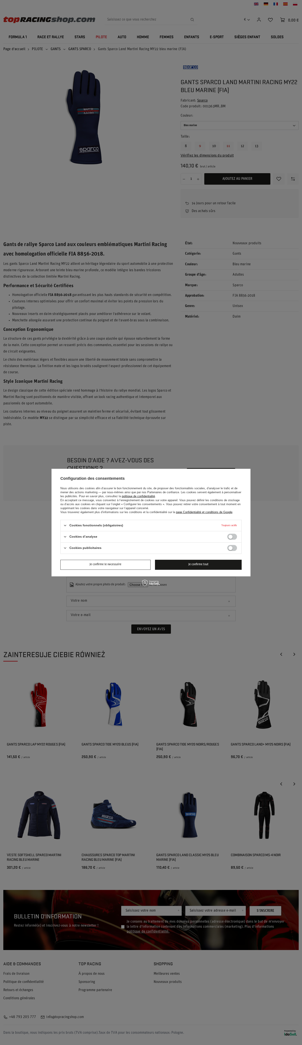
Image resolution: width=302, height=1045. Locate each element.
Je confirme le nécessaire (105, 564)
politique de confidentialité (138, 496)
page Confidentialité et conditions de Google (204, 512)
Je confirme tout (198, 564)
